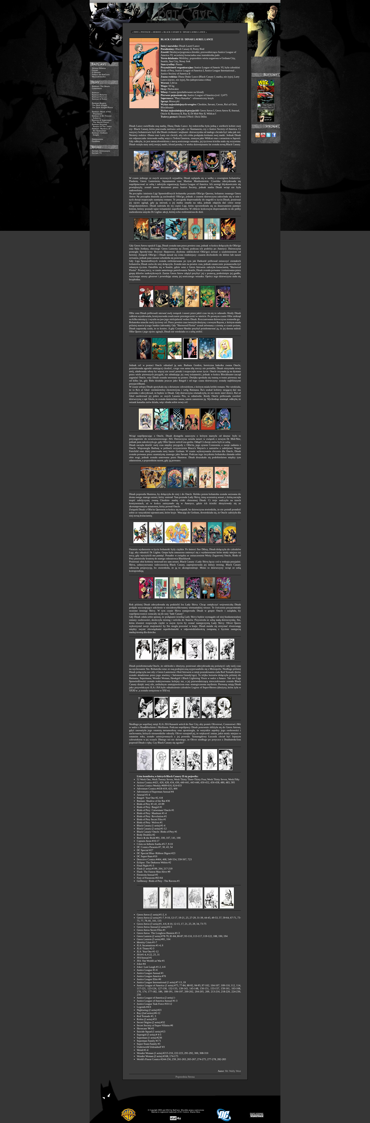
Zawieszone (97, 139)
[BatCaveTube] (263, 136)
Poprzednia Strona (185, 1076)
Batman (95, 93)
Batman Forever (99, 97)
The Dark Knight (99, 105)
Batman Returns (99, 95)
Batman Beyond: (102, 125)
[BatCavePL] (268, 136)
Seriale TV (97, 153)
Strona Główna (99, 68)
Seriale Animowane (101, 151)
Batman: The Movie (101, 86)
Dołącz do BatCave (101, 74)
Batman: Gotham (100, 134)
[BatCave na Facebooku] (274, 136)
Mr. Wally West (233, 1071)
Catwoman (97, 88)
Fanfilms (96, 141)
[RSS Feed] (257, 136)
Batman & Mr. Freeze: (102, 117)
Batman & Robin (99, 99)
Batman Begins (99, 103)
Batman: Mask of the (101, 113)
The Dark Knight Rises (102, 107)
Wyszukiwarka (99, 77)
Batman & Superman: (102, 121)
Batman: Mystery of (101, 130)
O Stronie (96, 72)
